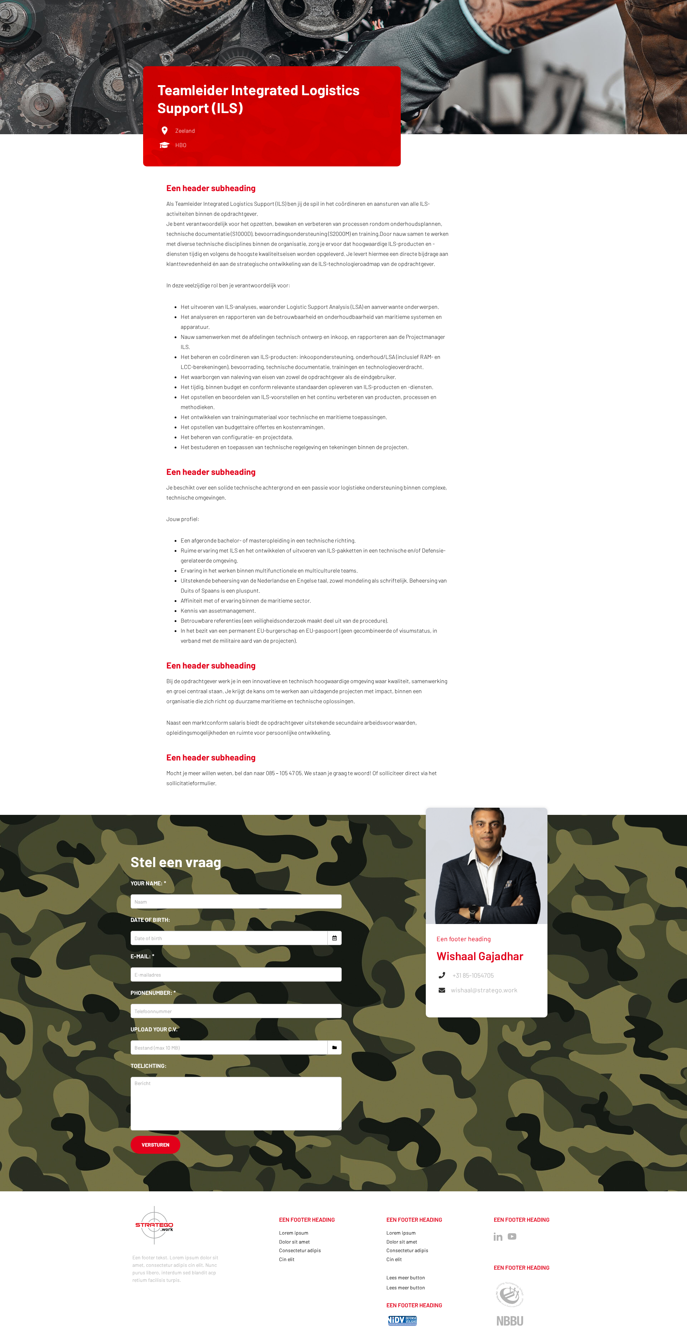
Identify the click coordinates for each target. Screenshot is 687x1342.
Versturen (155, 1145)
